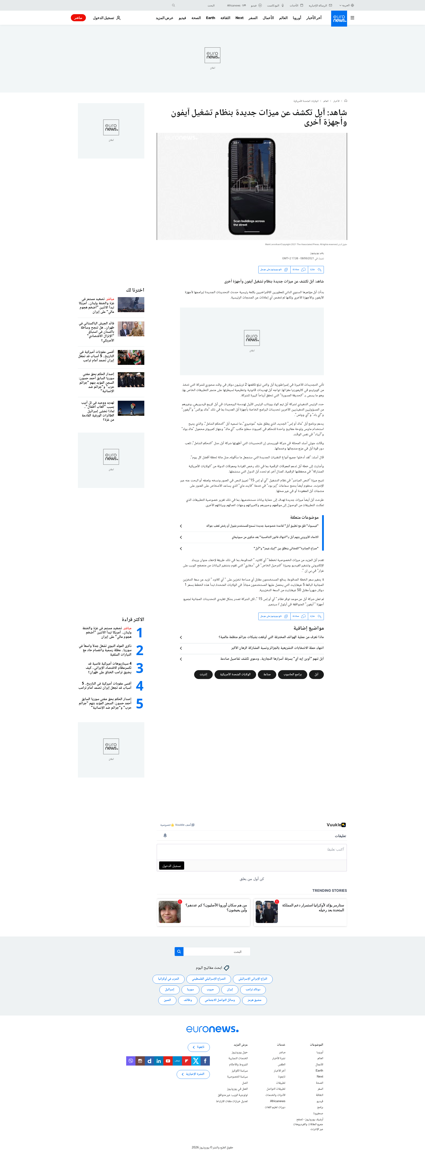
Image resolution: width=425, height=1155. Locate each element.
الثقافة (225, 17)
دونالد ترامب (253, 989)
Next (239, 17)
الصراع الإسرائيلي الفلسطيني (209, 979)
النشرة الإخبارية (195, 1074)
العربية (346, 5)
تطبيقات (280, 1083)
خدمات (281, 1045)
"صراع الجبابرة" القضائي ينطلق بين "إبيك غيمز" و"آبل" (286, 549)
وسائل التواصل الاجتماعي (220, 1000)
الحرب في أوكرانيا (168, 979)
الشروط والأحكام (238, 1064)
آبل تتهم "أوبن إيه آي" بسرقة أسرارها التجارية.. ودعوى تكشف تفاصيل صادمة (272, 659)
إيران (230, 989)
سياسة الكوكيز (240, 1070)
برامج (320, 1107)
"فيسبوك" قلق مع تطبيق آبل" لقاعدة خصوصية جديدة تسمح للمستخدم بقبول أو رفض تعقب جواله (262, 526)
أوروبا (297, 17)
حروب (210, 989)
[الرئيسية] (345, 101)
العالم (283, 17)
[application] (252, 186)
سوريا (190, 989)
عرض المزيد (241, 1045)
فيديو (182, 17)
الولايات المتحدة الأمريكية (306, 101)
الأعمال (268, 17)
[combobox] (196, 5)
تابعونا (281, 1077)
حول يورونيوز (240, 1052)
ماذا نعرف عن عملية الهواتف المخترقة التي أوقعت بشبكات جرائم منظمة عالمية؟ (271, 637)
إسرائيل (169, 989)
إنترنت (203, 674)
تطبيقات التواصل (276, 1089)
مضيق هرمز (254, 1000)
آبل (316, 674)
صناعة (267, 674)
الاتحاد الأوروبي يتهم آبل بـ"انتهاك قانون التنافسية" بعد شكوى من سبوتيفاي (275, 537)
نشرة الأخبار (278, 1058)
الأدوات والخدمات (275, 1095)
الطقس (281, 1064)
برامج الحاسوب (293, 674)
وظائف (188, 1000)
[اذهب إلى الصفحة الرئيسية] (339, 19)
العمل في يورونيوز (237, 1089)
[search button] (173, 5)
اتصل (245, 1083)
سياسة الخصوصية (237, 1077)
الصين (167, 1000)
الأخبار (336, 101)
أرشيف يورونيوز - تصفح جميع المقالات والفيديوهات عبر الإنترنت (308, 1124)
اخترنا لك (135, 290)
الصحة (196, 17)
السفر (253, 17)
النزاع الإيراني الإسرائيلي (252, 979)
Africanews (277, 1101)
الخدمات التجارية (238, 1058)
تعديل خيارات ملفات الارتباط (232, 1101)
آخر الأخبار (313, 17)
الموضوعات (316, 1045)
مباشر (78, 17)
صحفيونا (318, 1113)
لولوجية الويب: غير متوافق (233, 1095)
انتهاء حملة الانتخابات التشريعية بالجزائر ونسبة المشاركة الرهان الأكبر (277, 648)
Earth (210, 17)
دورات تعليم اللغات (275, 1107)
